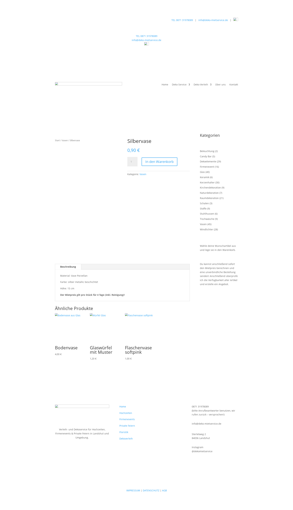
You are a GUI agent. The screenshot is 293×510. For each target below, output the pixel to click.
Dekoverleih (126, 438)
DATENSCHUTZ (151, 490)
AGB (164, 490)
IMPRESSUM (133, 490)
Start (57, 140)
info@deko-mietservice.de (213, 20)
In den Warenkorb (159, 161)
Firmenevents (127, 419)
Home (165, 84)
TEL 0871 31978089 (182, 20)
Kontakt (233, 84)
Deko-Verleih (201, 84)
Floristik (123, 432)
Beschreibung (68, 266)
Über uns (220, 84)
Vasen (65, 140)
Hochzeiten (125, 413)
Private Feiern (127, 425)
